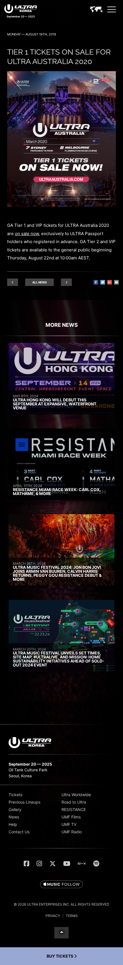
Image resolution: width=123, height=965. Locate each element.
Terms (72, 916)
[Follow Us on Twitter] (53, 863)
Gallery (15, 809)
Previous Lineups (24, 802)
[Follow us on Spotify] (96, 863)
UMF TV (68, 824)
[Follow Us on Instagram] (39, 863)
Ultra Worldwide (76, 794)
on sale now (27, 233)
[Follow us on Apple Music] (61, 884)
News (14, 816)
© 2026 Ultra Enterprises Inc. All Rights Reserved (61, 904)
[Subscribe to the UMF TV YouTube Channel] (66, 863)
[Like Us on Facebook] (26, 863)
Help (13, 824)
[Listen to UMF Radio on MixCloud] (82, 863)
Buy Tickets (60, 956)
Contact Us (19, 831)
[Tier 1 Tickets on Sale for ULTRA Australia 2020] (61, 205)
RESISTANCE (73, 809)
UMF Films (71, 816)
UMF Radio (71, 831)
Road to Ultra (73, 802)
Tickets (15, 794)
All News (39, 282)
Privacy (52, 916)
